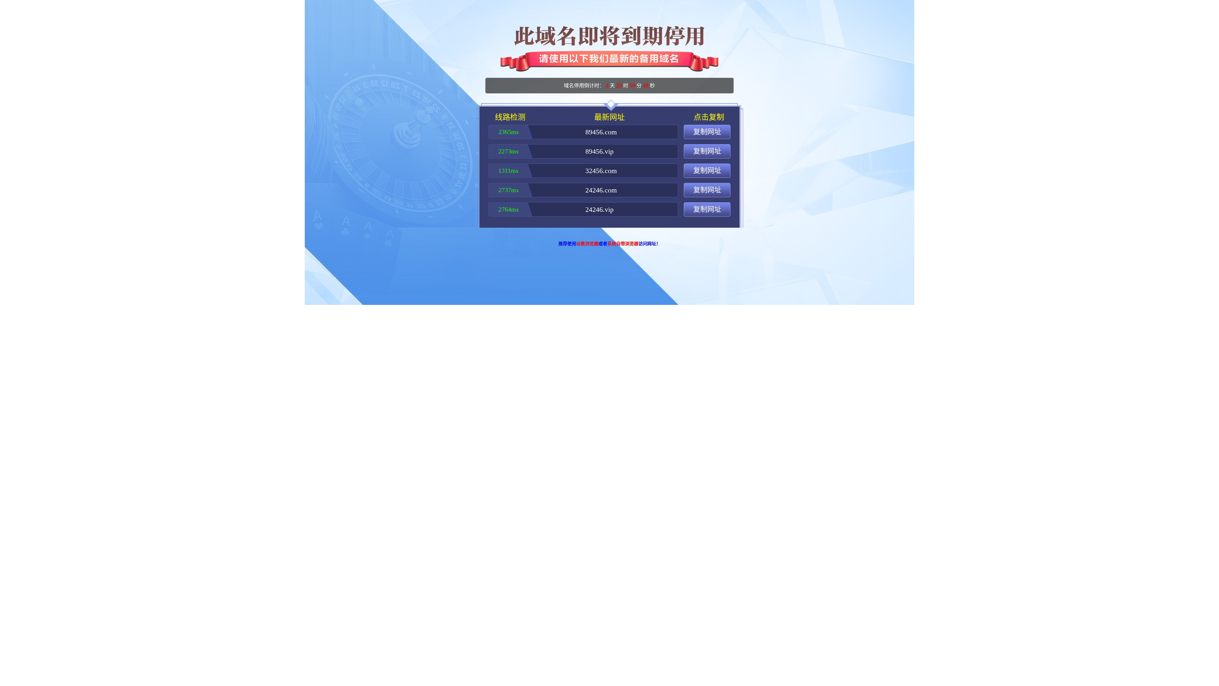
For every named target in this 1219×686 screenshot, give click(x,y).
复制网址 (707, 132)
